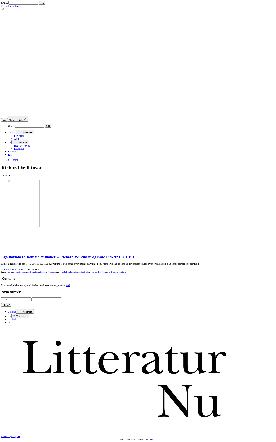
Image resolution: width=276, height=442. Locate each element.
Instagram (15, 436)
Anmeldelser (16, 272)
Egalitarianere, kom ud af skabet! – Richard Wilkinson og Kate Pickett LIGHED (67, 257)
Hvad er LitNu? (22, 145)
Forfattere (19, 135)
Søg (4, 120)
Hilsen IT (153, 439)
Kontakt (12, 151)
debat (64, 272)
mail (68, 285)
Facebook (5, 436)
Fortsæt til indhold (10, 6)
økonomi (90, 272)
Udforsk (12, 132)
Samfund (27, 272)
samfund (122, 272)
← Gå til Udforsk (10, 160)
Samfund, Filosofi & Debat (43, 272)
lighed (82, 272)
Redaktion (19, 148)
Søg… (4, 2)
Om (10, 142)
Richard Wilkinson (110, 272)
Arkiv (17, 138)
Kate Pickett (73, 272)
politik (98, 272)
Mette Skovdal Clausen (14, 269)
